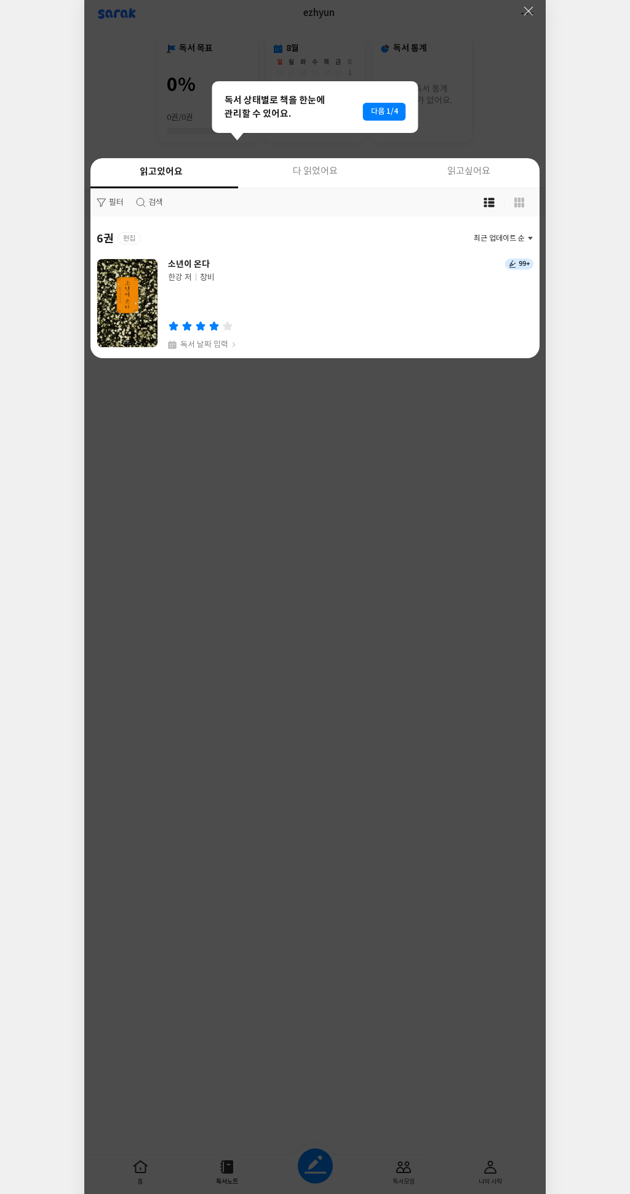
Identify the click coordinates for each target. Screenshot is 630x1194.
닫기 (528, 11)
